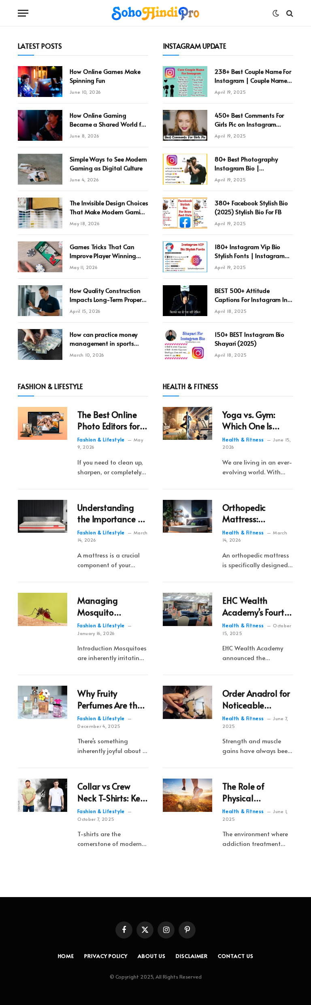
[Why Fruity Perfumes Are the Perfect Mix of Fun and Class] (42, 702)
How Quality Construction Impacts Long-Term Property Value (108, 294)
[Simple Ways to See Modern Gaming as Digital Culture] (40, 169)
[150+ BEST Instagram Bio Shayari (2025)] (185, 344)
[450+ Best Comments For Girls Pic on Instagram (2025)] (185, 125)
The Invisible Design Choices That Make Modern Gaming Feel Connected (109, 207)
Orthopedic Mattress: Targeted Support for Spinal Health (255, 513)
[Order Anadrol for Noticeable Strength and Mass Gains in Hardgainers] (187, 702)
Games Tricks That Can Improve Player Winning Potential (103, 251)
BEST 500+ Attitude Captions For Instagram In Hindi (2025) (251, 294)
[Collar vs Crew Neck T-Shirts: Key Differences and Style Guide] (42, 795)
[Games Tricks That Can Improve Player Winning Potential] (40, 256)
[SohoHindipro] (155, 13)
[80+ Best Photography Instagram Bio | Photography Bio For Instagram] (185, 169)
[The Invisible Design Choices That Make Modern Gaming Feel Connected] (40, 213)
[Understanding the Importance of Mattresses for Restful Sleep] (42, 516)
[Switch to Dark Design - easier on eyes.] (276, 13)
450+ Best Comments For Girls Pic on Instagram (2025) (249, 119)
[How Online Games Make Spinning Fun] (40, 81)
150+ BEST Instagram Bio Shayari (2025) (249, 338)
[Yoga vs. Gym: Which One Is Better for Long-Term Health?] (187, 423)
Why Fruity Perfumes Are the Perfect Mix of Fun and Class (110, 699)
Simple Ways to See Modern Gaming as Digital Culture (108, 163)
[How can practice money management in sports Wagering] (40, 344)
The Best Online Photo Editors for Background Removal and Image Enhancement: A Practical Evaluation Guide (110, 420)
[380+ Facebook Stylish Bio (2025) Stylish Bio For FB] (185, 213)
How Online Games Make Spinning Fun (105, 75)
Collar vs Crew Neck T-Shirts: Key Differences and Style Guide (110, 792)
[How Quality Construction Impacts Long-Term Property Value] (40, 300)
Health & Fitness (243, 439)
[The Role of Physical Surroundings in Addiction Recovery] (187, 795)
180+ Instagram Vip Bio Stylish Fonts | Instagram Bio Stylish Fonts (250, 251)
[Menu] (23, 13)
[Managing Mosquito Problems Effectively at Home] (42, 609)
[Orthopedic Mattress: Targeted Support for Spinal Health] (187, 516)
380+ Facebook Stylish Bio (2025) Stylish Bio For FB (251, 206)
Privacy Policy (106, 956)
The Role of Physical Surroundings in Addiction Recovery (251, 792)
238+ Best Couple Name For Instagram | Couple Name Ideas (253, 75)
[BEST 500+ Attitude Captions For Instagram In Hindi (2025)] (185, 300)
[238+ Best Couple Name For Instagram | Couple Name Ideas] (185, 81)
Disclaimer (192, 956)
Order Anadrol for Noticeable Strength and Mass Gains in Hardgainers (256, 699)
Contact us (235, 956)
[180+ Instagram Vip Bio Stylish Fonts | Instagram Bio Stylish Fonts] (185, 256)
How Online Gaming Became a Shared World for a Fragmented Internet (108, 119)
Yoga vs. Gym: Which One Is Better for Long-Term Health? (252, 420)
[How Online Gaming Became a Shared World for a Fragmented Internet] (40, 125)
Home (66, 956)
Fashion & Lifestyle (100, 439)
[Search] (289, 13)
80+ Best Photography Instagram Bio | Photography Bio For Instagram (246, 163)
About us (152, 956)
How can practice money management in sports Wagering (103, 338)
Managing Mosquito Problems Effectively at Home (101, 606)
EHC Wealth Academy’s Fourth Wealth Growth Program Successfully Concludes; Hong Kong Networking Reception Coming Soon (256, 606)
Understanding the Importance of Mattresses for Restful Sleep (111, 513)
